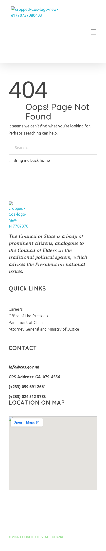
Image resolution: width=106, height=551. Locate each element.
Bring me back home (31, 160)
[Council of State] (41, 32)
